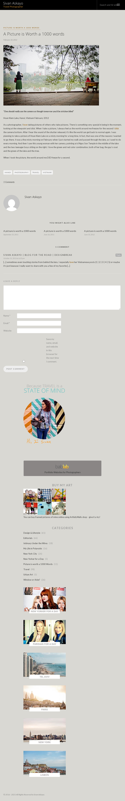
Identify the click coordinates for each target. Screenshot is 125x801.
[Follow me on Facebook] (60, 453)
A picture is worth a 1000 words (19, 231)
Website (7, 330)
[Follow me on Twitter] (61, 453)
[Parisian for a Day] (44, 645)
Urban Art (28, 574)
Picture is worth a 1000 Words (21, 28)
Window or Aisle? (31, 579)
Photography (22, 172)
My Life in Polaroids (32, 548)
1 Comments (8, 182)
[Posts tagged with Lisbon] (44, 776)
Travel (35, 172)
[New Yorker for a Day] (44, 612)
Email (6, 323)
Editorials (27, 538)
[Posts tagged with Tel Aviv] (44, 678)
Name (6, 315)
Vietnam (47, 172)
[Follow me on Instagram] (63, 453)
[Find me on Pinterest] (65, 453)
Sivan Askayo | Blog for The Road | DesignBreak (37, 255)
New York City (30, 553)
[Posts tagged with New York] (44, 743)
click (117, 128)
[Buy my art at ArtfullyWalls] (44, 514)
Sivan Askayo (33, 197)
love (25, 124)
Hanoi (8, 172)
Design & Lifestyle (31, 533)
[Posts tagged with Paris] (44, 710)
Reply (118, 255)
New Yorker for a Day (33, 559)
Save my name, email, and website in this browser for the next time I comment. (52, 350)
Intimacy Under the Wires (35, 543)
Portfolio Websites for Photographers (63, 472)
